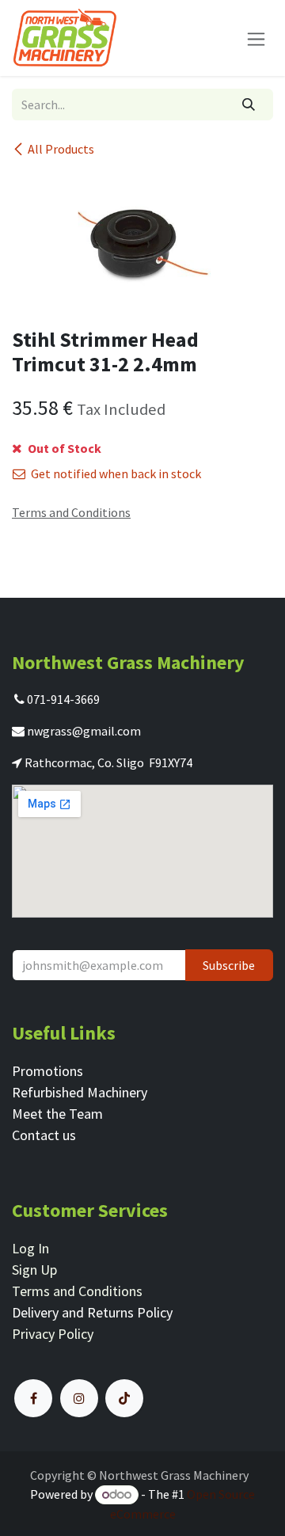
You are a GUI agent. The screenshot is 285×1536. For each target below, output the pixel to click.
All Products (61, 149)
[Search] (249, 104)
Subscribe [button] (229, 965)
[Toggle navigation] (256, 37)
